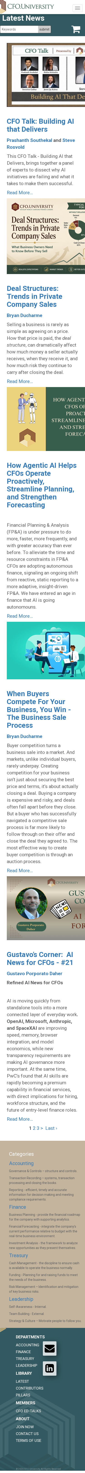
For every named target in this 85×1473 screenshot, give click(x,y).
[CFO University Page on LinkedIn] (49, 1368)
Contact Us (27, 1433)
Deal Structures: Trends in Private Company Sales (34, 296)
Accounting (21, 1163)
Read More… (20, 192)
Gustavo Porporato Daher (34, 973)
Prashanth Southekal (29, 140)
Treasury (18, 1255)
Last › (51, 1128)
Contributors (29, 1388)
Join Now (25, 1427)
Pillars (23, 1395)
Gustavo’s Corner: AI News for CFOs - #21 (40, 958)
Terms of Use (28, 1440)
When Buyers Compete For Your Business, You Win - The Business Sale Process (39, 710)
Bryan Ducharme (24, 315)
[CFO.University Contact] (50, 1348)
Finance (17, 1207)
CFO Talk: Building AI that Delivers (40, 125)
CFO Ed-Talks (28, 1411)
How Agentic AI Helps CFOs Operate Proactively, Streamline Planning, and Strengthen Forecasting (42, 485)
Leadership (21, 1299)
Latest (22, 1381)
